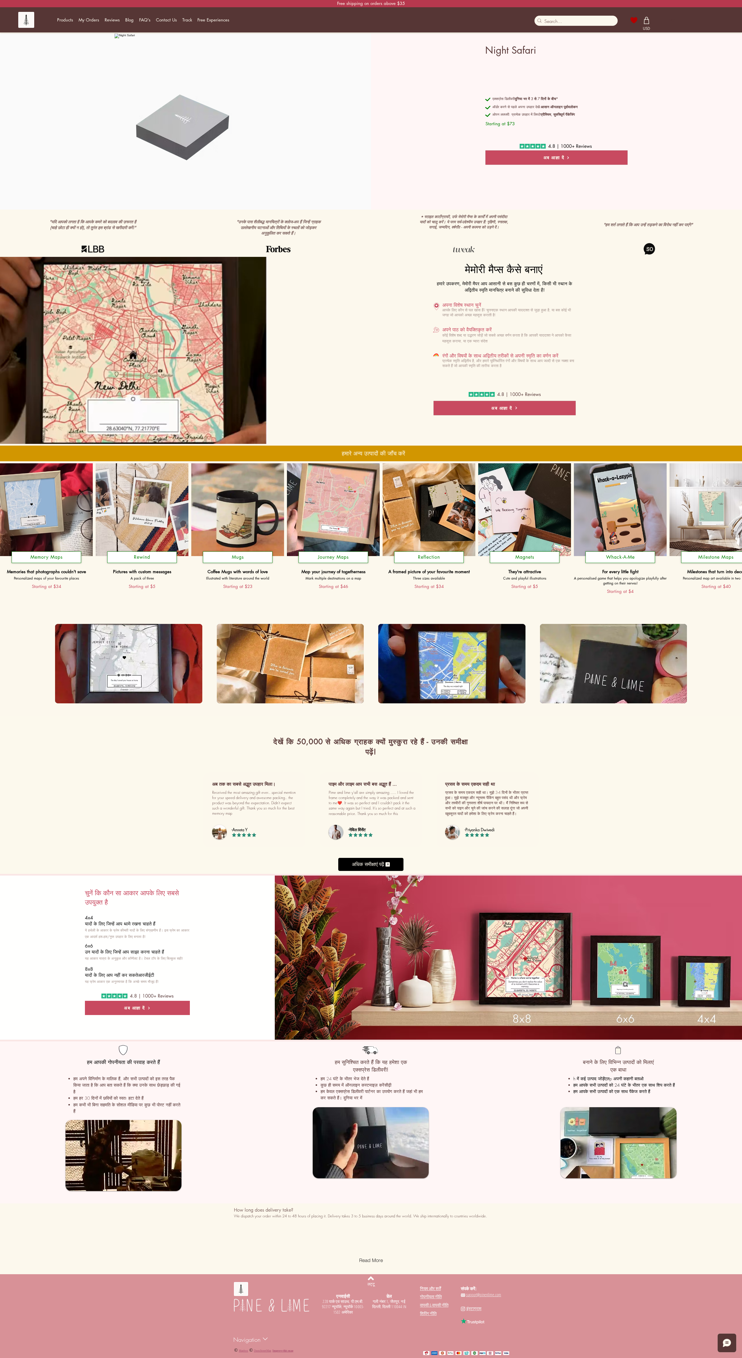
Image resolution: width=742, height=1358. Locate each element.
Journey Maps (333, 557)
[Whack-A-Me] (620, 563)
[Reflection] (429, 563)
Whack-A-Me (620, 557)
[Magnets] (524, 563)
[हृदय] (634, 20)
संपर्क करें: (469, 1288)
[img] (128, 664)
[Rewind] (142, 563)
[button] (65, 20)
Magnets (524, 557)
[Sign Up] (660, 20)
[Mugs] (237, 563)
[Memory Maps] (46, 563)
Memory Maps (46, 557)
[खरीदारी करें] (646, 20)
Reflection (429, 557)
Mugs (238, 557)
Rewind (142, 557)
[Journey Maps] (333, 563)
